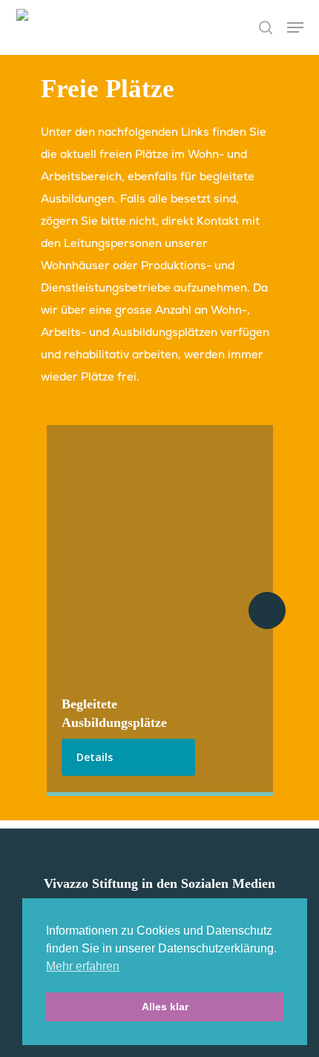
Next (267, 610)
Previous (51, 610)
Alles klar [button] (165, 1006)
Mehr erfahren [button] (82, 966)
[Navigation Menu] (295, 27)
